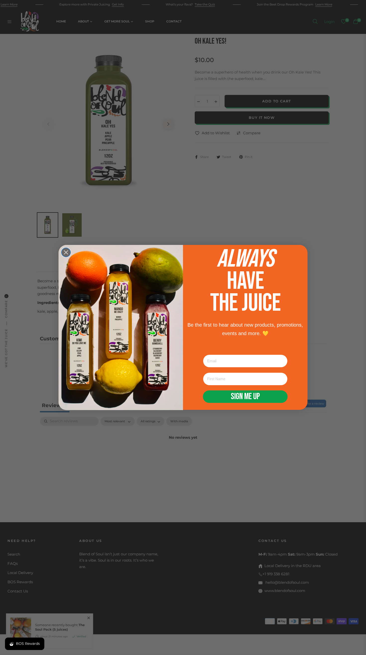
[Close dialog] (65, 252)
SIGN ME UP (245, 396)
